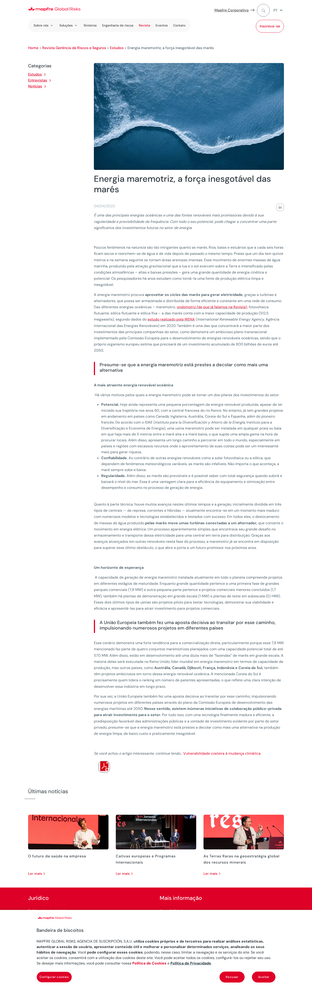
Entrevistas (37, 80)
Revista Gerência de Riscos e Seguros (74, 47)
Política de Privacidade (190, 963)
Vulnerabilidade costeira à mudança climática (222, 753)
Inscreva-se (270, 26)
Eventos (162, 25)
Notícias (35, 86)
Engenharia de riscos (117, 25)
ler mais (35, 873)
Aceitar (264, 977)
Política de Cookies (149, 963)
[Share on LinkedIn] (280, 207)
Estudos (117, 47)
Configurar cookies (54, 977)
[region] (156, 949)
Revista (144, 25)
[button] (278, 10)
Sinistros (90, 25)
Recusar (232, 977)
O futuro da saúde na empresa (57, 856)
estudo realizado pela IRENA (171, 319)
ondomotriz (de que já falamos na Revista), (212, 307)
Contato (179, 25)
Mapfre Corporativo (231, 10)
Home (33, 47)
